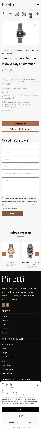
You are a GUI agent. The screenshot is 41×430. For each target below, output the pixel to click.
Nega (20, 416)
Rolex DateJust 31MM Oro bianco (30, 263)
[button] (37, 385)
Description (20, 124)
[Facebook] (3, 305)
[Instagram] (7, 305)
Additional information (20, 129)
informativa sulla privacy (17, 198)
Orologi (11, 50)
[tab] (20, 123)
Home (4, 50)
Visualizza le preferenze (20, 422)
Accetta (20, 409)
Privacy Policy (15, 427)
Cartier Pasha (10, 262)
